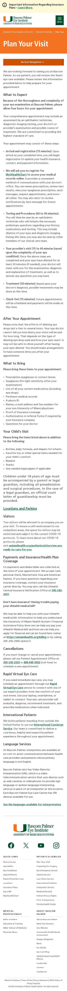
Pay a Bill (7, 892)
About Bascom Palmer (47, 920)
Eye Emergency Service (47, 871)
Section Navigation (31, 62)
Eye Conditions (10, 871)
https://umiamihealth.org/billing (26, 637)
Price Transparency (45, 900)
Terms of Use (26, 980)
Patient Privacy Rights (47, 896)
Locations (7, 883)
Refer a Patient (10, 920)
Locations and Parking (20, 509)
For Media (41, 948)
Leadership (42, 963)
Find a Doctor (9, 862)
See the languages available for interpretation (32, 804)
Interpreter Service (45, 887)
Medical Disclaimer (12, 980)
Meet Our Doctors (45, 924)
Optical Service (44, 875)
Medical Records (44, 892)
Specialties (8, 866)
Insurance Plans (10, 887)
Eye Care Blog (43, 952)
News (39, 944)
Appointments (10, 875)
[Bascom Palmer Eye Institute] (17, 20)
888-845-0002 (32, 662)
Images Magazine (45, 939)
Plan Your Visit (43, 862)
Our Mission (42, 928)
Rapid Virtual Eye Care (13, 879)
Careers (40, 968)
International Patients (47, 883)
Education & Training (12, 924)
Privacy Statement (40, 980)
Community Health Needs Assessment (48, 933)
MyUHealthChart (16, 175)
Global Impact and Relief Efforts (48, 957)
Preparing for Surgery (47, 866)
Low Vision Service (45, 879)
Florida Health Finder (46, 904)
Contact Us (42, 972)
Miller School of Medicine (15, 928)
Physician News (10, 932)
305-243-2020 (11, 662)
